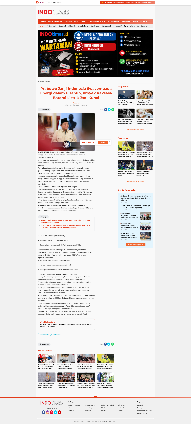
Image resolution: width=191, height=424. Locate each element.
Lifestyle (72, 26)
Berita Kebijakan (55, 21)
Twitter (56, 415)
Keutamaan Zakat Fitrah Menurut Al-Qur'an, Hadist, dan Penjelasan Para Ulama (145, 121)
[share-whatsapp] (112, 109)
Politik (103, 411)
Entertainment (90, 405)
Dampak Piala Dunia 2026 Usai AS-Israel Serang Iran (143, 173)
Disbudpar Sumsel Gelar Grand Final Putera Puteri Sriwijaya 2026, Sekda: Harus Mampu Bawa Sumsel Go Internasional (128, 2)
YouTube (61, 415)
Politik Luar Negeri (140, 21)
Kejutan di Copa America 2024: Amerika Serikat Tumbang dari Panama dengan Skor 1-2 (136, 198)
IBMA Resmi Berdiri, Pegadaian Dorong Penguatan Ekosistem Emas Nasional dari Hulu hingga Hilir (129, 235)
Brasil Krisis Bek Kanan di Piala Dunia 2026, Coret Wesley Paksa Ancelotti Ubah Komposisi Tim (126, 154)
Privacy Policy (142, 413)
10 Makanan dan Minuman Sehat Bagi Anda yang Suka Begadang (135, 206)
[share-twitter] (109, 109)
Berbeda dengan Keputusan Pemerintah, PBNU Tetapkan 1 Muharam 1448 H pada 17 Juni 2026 (126, 103)
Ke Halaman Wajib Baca (135, 129)
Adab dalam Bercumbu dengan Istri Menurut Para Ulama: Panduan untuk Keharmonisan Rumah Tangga (125, 121)
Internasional (72, 408)
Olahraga (95, 26)
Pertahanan (143, 26)
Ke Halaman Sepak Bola (135, 181)
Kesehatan (126, 21)
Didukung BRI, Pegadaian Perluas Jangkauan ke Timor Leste (129, 225)
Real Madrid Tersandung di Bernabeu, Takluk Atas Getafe (126, 173)
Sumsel (63, 26)
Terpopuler (56, 334)
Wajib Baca (83, 26)
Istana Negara (113, 21)
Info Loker (121, 405)
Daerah (53, 26)
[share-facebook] (105, 109)
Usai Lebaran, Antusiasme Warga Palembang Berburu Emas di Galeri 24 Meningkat (129, 215)
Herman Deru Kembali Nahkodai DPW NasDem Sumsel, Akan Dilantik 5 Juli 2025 (66, 325)
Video (44, 26)
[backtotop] (95, 398)
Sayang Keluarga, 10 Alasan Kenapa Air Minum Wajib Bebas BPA (145, 102)
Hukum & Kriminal (107, 405)
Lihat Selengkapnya (135, 244)
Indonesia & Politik (97, 21)
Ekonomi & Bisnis (71, 21)
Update (103, 142)
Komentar (45, 110)
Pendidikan (130, 26)
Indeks (43, 21)
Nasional (121, 408)
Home (42, 3)
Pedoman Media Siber (144, 411)
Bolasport (123, 138)
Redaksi (140, 405)
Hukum (84, 21)
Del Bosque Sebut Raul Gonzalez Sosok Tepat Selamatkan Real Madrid (145, 154)
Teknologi (107, 26)
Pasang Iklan (141, 408)
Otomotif (118, 26)
